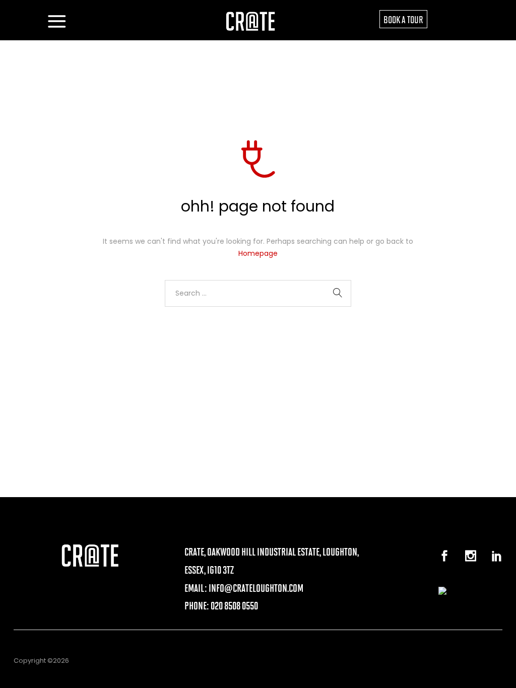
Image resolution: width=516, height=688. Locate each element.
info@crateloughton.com (256, 587)
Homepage (258, 253)
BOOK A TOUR (403, 19)
